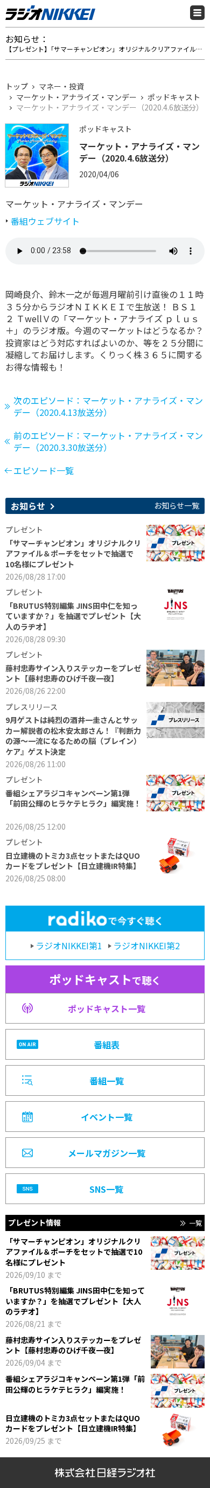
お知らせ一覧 (176, 505)
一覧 (195, 1223)
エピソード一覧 (43, 470)
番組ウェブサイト (45, 220)
